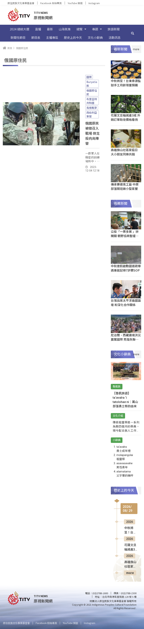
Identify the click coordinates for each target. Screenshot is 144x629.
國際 (89, 77)
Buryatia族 (91, 83)
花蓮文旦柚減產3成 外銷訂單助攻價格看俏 (125, 117)
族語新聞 (114, 29)
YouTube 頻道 (75, 3)
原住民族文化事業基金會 (21, 3)
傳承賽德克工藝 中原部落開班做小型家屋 (125, 186)
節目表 (35, 37)
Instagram (94, 3)
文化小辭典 (95, 37)
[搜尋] (132, 33)
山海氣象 (65, 29)
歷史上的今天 (73, 37)
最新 (50, 29)
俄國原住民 (91, 92)
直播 (38, 29)
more (130, 573)
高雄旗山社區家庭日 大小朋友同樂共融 (124, 152)
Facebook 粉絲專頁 (51, 3)
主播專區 (52, 37)
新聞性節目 (18, 37)
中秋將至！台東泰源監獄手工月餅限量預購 (126, 82)
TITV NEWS (41, 12)
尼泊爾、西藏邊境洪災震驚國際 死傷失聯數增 (126, 339)
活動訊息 (115, 37)
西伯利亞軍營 (91, 114)
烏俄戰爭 (91, 108)
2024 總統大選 (19, 29)
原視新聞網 (43, 17)
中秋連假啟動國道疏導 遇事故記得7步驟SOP (126, 268)
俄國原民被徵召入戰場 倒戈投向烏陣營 (92, 133)
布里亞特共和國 (91, 101)
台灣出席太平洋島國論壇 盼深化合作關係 (126, 302)
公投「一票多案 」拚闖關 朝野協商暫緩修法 (125, 235)
